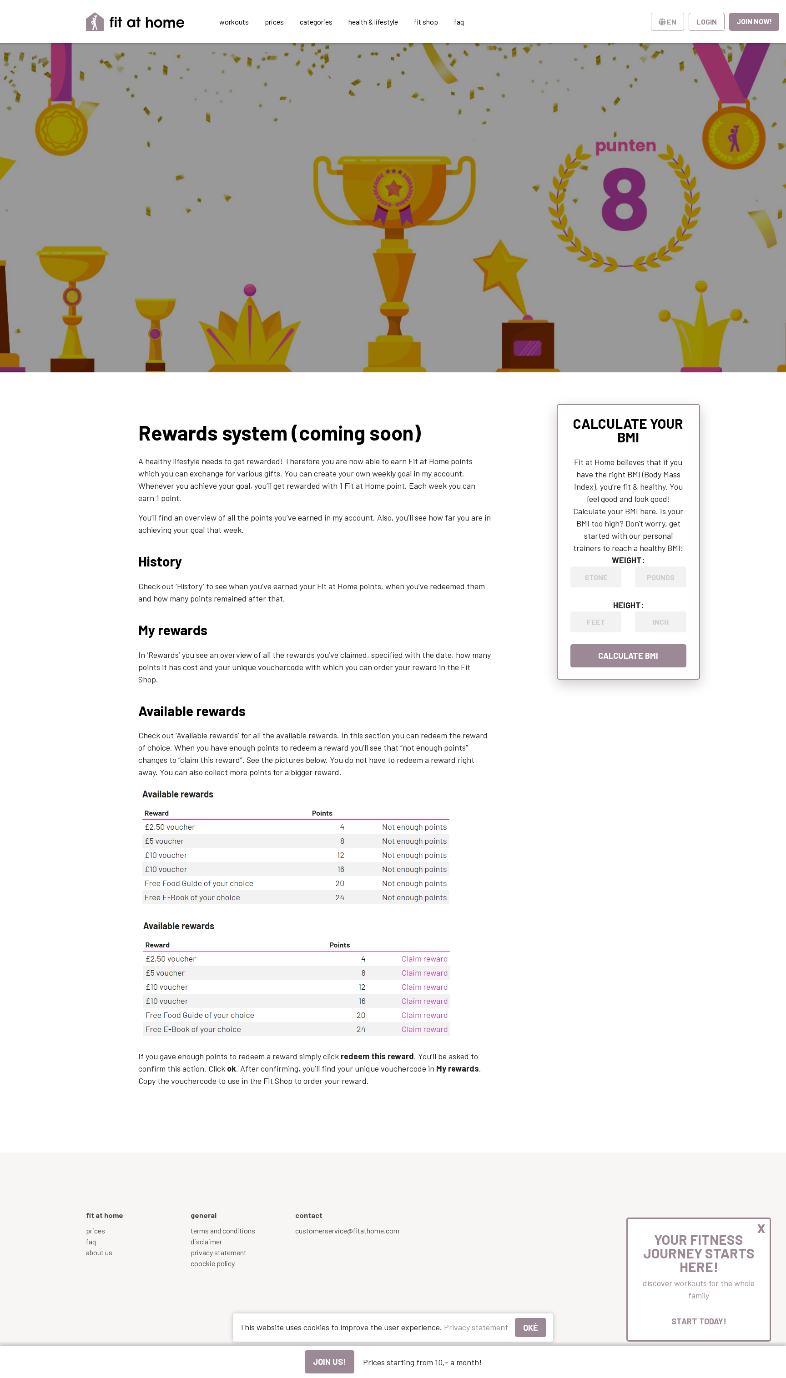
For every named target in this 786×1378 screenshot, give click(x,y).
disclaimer (206, 1241)
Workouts (234, 21)
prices (274, 21)
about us (99, 1252)
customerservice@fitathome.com (347, 1230)
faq (91, 1241)
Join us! (329, 1362)
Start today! (698, 1321)
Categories (316, 21)
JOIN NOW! (754, 21)
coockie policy (213, 1263)
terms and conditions (223, 1230)
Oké (530, 1328)
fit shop (426, 21)
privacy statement (219, 1252)
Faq (459, 21)
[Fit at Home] (135, 21)
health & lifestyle (373, 21)
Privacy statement (476, 1327)
